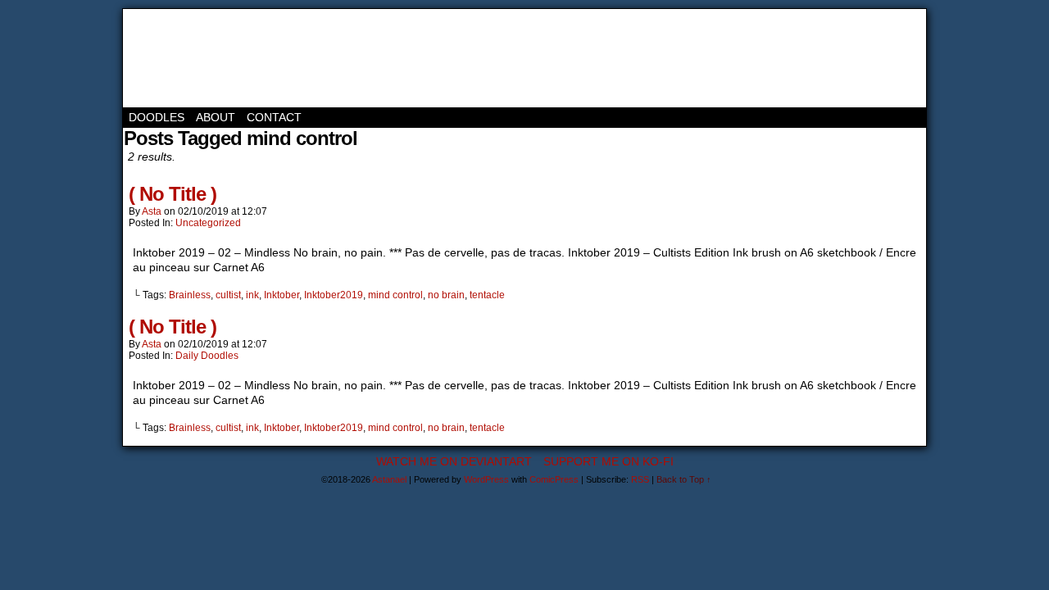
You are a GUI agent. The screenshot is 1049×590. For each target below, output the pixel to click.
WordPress (486, 479)
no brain (446, 295)
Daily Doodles (206, 355)
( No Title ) (172, 194)
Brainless (190, 295)
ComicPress (554, 479)
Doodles (156, 117)
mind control (395, 295)
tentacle (487, 295)
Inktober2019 (333, 295)
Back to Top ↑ (683, 479)
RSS (640, 479)
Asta (151, 211)
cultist (228, 295)
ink (252, 295)
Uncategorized (208, 223)
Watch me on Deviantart (454, 461)
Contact (274, 117)
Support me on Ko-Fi (608, 461)
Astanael (196, 58)
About (215, 117)
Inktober (281, 295)
